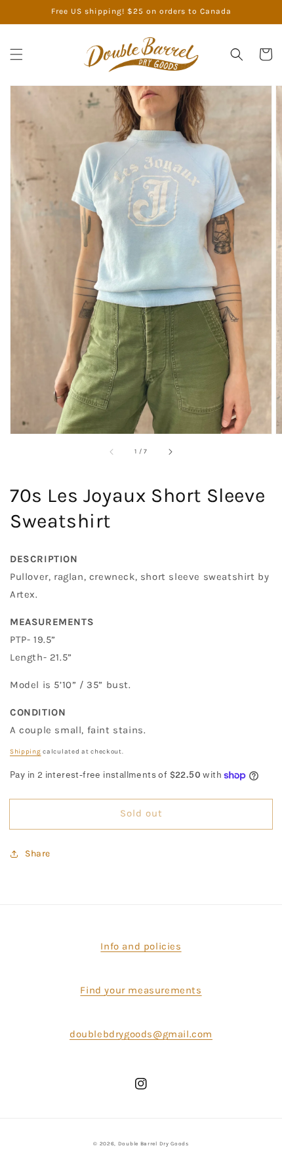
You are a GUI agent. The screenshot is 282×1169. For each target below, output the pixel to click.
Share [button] (37, 853)
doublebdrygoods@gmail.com (141, 1034)
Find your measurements (140, 990)
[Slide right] (169, 452)
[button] (16, 54)
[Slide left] (112, 452)
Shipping (25, 752)
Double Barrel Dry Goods (153, 1143)
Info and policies (140, 946)
